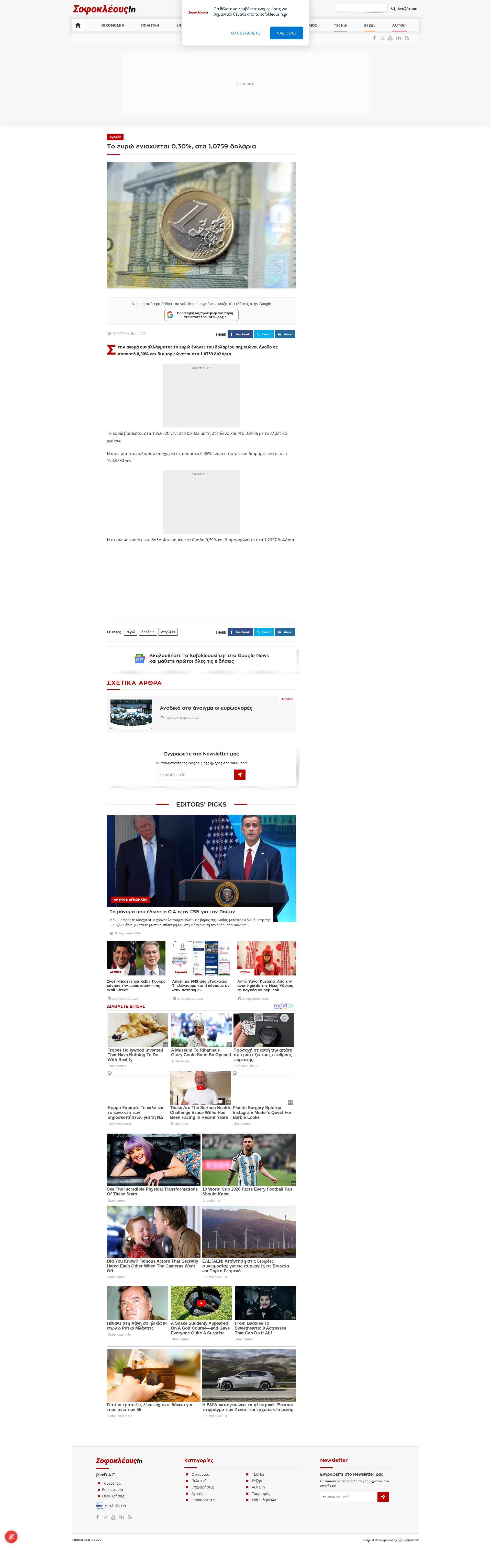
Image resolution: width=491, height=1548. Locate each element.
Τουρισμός (261, 1493)
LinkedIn (398, 37)
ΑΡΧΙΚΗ (78, 25)
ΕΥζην (257, 1480)
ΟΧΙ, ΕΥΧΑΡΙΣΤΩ (246, 33)
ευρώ (131, 632)
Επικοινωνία (112, 1489)
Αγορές (115, 136)
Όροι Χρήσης (113, 1496)
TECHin (340, 25)
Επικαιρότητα (203, 1499)
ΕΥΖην (370, 25)
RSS (406, 37)
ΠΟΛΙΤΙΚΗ (150, 25)
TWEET (266, 334)
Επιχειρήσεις (203, 1487)
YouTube (391, 37)
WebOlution (408, 1540)
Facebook (376, 37)
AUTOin (399, 25)
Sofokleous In (104, 9)
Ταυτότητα (111, 1483)
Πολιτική (199, 1480)
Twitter (384, 37)
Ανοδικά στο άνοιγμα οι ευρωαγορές (206, 708)
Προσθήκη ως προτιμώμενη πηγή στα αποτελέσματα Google (205, 315)
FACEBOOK (243, 334)
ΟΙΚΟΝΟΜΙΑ (113, 25)
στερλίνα (168, 632)
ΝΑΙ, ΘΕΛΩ (287, 33)
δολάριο (147, 632)
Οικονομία (200, 1474)
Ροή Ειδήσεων (264, 1499)
